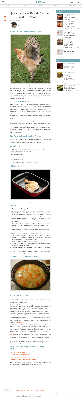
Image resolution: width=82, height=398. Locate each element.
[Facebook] (5, 13)
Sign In (71, 2)
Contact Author (21, 26)
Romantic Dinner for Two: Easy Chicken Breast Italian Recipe (69, 25)
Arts (8, 5)
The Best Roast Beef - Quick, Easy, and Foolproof (23, 359)
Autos (24, 5)
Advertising (43, 390)
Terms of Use (29, 390)
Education (72, 5)
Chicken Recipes (67, 30)
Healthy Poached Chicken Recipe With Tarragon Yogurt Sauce (69, 34)
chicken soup (20, 322)
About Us (18, 390)
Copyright (23, 390)
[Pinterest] (5, 17)
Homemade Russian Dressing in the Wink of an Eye (24, 357)
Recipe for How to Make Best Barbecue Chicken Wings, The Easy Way (70, 66)
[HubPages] (40, 2)
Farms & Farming (68, 39)
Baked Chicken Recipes (69, 14)
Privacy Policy (37, 390)
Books (40, 5)
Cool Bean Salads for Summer (18, 352)
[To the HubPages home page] (6, 390)
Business (56, 5)
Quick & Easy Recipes (69, 49)
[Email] (5, 21)
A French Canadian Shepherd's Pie (19, 354)
